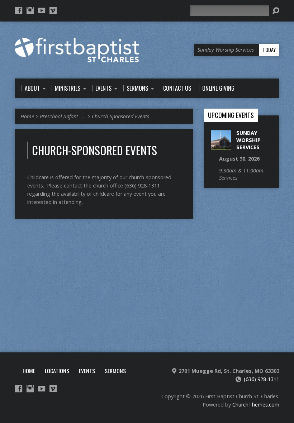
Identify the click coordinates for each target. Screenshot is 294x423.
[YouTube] (41, 10)
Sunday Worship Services (248, 140)
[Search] (275, 10)
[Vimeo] (53, 10)
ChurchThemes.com (255, 404)
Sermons (115, 370)
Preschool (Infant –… (63, 116)
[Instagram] (30, 10)
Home (27, 116)
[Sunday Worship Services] (221, 146)
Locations (57, 370)
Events (87, 370)
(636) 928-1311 (261, 379)
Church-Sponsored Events (120, 116)
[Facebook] (18, 10)
